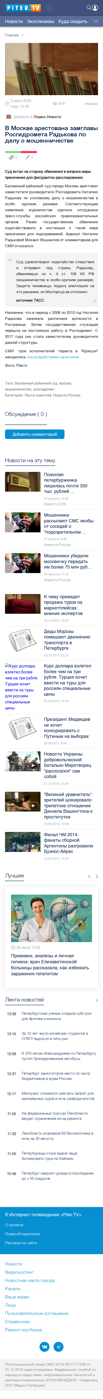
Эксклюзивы (40, 21)
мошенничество (18, 389)
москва (65, 383)
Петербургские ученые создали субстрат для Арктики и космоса (57, 1012)
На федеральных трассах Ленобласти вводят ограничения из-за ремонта (55, 1112)
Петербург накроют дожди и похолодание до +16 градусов (58, 1172)
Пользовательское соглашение (36, 1313)
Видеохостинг (19, 1272)
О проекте (14, 1225)
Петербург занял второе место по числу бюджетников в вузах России (56, 1072)
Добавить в (37, 117)
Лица (10, 1305)
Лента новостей (37, 395)
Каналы (12, 1288)
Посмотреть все (26, 419)
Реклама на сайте (21, 1243)
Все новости (95, 996)
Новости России (66, 395)
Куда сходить (72, 21)
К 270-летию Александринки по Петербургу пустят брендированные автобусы (59, 1052)
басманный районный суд (36, 383)
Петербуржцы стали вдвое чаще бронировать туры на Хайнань (49, 1152)
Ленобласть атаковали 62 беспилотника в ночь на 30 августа (57, 1132)
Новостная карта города (29, 1280)
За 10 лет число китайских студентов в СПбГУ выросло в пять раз (55, 1032)
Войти (95, 8)
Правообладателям (22, 1234)
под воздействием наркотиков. (53, 357)
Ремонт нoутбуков (23, 1330)
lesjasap (91, 104)
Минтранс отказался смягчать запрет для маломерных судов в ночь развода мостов (58, 1092)
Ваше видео (17, 1297)
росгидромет (44, 389)
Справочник (17, 1321)
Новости (14, 21)
